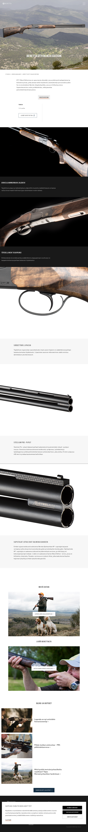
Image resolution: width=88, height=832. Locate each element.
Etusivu (8, 74)
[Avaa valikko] (84, 4)
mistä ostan (44, 97)
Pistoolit (31, 824)
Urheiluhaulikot (16, 74)
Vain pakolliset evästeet (72, 812)
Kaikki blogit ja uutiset (43, 790)
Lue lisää (8, 820)
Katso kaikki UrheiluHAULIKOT (43, 668)
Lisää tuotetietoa (27, 115)
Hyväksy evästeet (72, 807)
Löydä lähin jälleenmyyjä (43, 614)
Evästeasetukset (72, 817)
